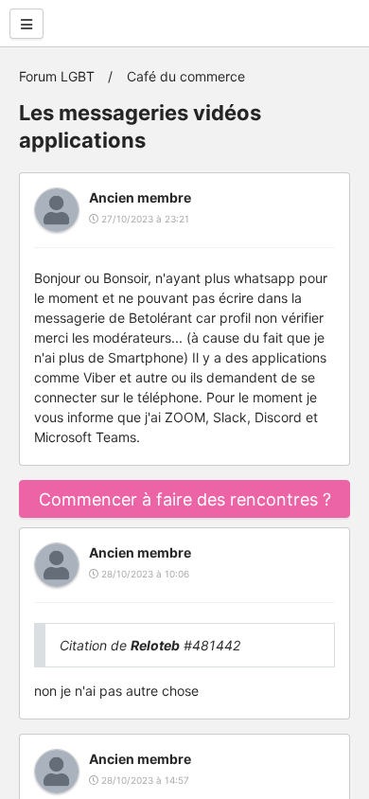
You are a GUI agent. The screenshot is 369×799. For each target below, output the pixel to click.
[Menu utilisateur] (26, 24)
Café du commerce (186, 76)
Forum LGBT (57, 76)
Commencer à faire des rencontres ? (185, 499)
